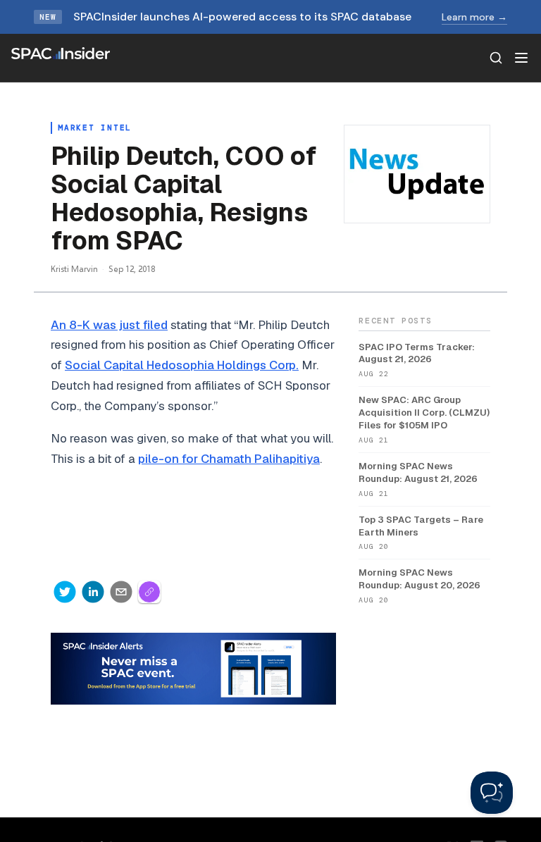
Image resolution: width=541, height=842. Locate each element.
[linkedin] (93, 592)
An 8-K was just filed (109, 325)
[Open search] (496, 57)
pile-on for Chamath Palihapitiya (229, 458)
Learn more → (474, 17)
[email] (121, 592)
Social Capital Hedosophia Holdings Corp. (182, 365)
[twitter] (65, 592)
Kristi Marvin (74, 269)
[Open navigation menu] (521, 57)
